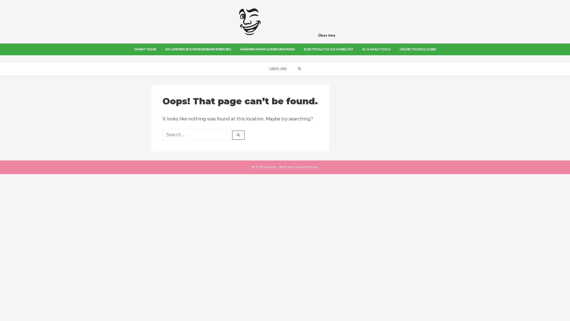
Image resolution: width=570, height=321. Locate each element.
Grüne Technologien (417, 49)
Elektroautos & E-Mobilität (328, 49)
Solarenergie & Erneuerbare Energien (198, 49)
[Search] (238, 135)
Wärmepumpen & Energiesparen (267, 49)
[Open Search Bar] (299, 69)
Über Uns (326, 35)
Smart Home (145, 49)
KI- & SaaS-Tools (376, 49)
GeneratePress (306, 167)
